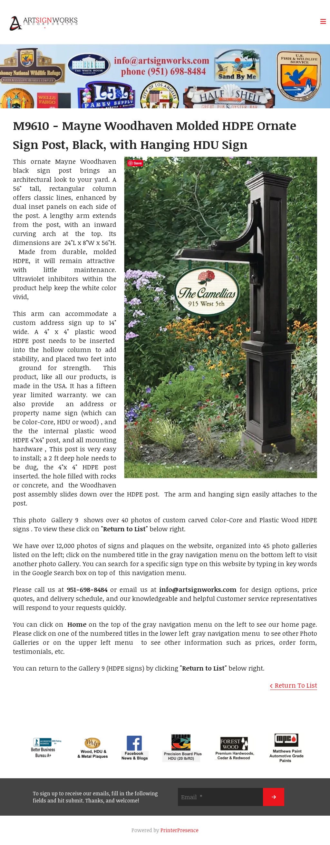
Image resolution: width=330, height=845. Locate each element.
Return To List (296, 685)
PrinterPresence (179, 830)
